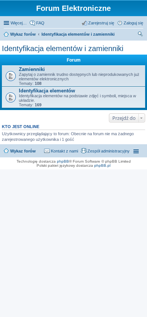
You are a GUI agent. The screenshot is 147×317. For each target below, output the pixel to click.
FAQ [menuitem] (40, 23)
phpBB (63, 161)
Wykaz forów (23, 34)
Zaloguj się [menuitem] (133, 23)
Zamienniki (32, 69)
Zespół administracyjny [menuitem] (108, 151)
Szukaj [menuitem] (140, 35)
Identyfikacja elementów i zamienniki (78, 34)
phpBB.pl (102, 165)
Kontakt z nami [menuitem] (64, 151)
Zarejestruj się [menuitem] (101, 23)
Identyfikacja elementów (47, 91)
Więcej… (19, 23)
